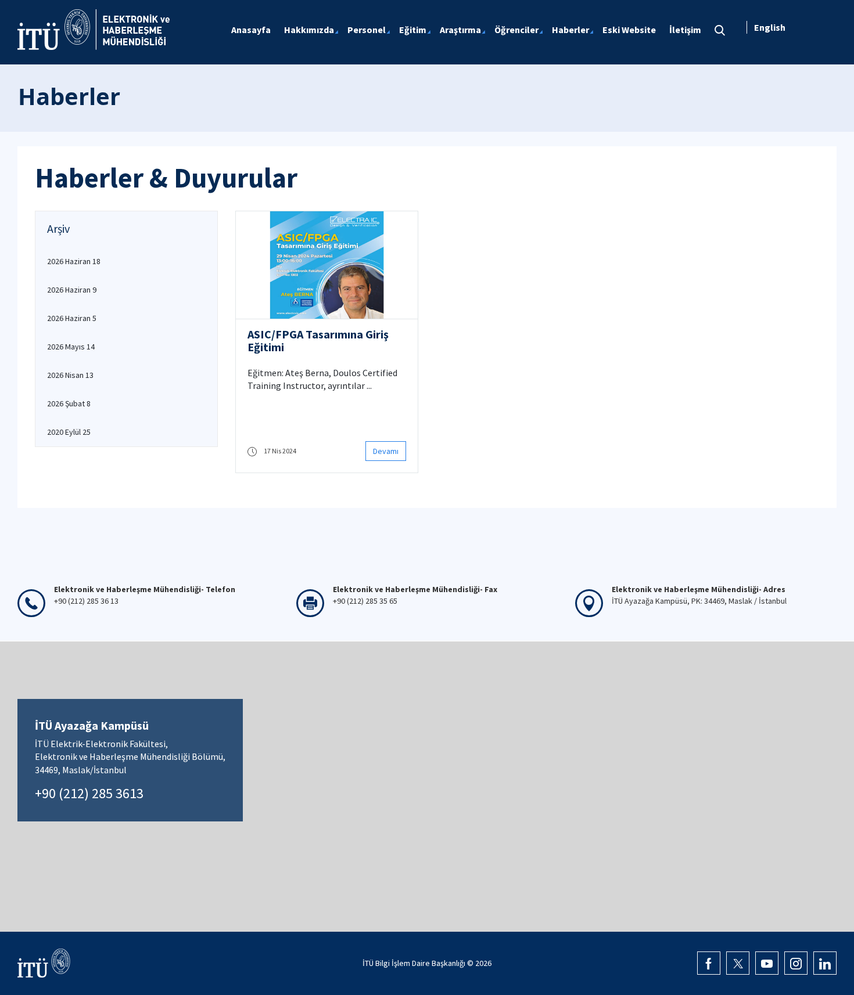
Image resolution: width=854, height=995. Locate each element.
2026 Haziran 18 (74, 261)
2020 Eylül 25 (69, 432)
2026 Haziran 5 (71, 318)
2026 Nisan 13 (70, 375)
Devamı (386, 451)
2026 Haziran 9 (71, 289)
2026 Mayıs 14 (71, 346)
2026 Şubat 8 (69, 403)
